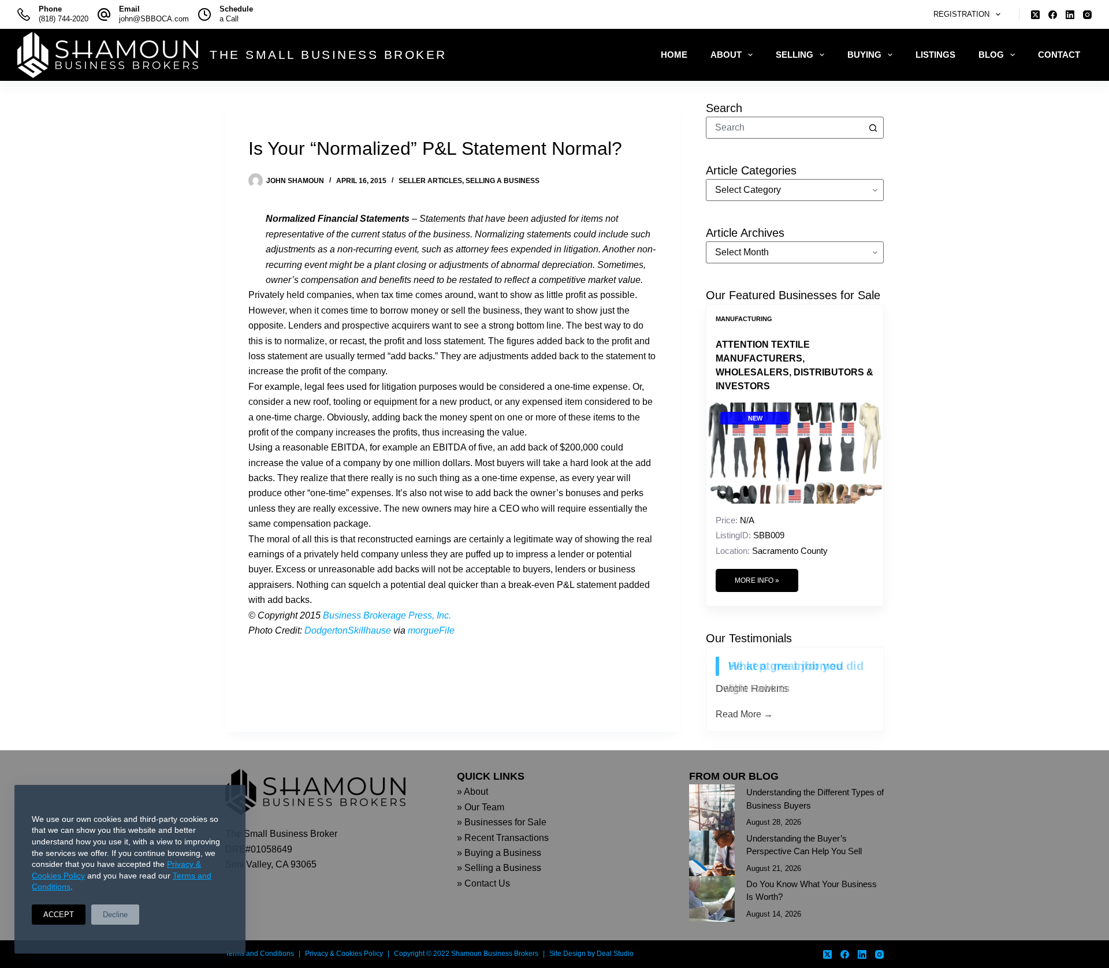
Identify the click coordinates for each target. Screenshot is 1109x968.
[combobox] (784, 128)
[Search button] (872, 127)
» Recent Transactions (503, 838)
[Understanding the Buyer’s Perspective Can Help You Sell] (712, 853)
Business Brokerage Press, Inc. (387, 615)
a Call (229, 18)
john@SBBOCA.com (154, 18)
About (726, 54)
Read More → (744, 714)
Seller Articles (430, 181)
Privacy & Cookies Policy (344, 954)
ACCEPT (58, 914)
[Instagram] (1087, 14)
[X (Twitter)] (1035, 14)
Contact (1059, 54)
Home (674, 54)
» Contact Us (483, 883)
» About (472, 791)
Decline (115, 914)
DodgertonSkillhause (347, 630)
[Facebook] (1052, 14)
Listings (935, 54)
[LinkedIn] (1070, 14)
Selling (794, 54)
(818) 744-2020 (63, 18)
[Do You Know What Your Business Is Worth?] (712, 899)
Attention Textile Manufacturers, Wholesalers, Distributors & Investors (794, 365)
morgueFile (431, 630)
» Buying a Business (499, 853)
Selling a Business (502, 181)
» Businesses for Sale (501, 822)
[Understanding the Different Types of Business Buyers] (712, 807)
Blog (991, 54)
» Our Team (480, 807)
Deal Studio (615, 954)
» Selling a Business (499, 868)
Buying (864, 54)
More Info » (757, 580)
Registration (961, 14)
